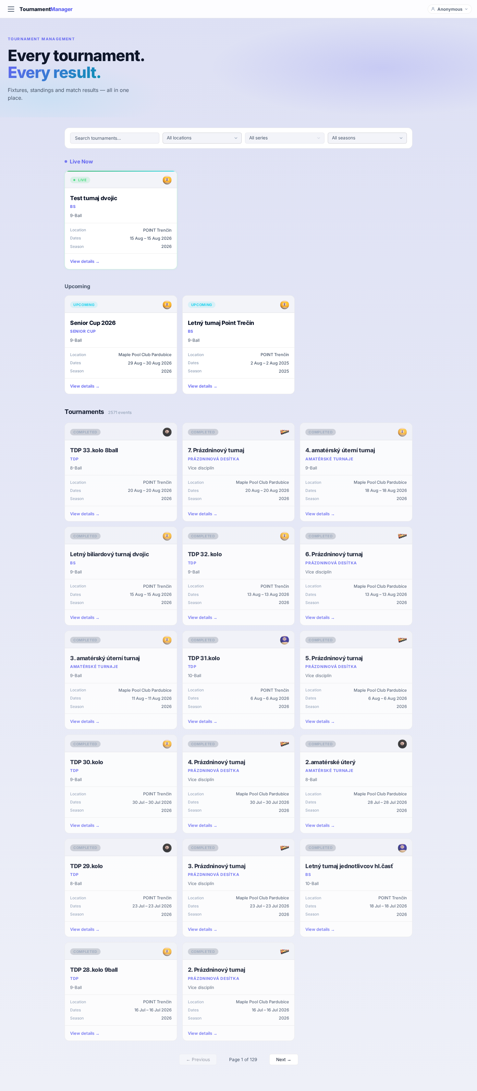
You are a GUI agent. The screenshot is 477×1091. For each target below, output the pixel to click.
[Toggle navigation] (11, 9)
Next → (283, 1059)
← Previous (198, 1059)
